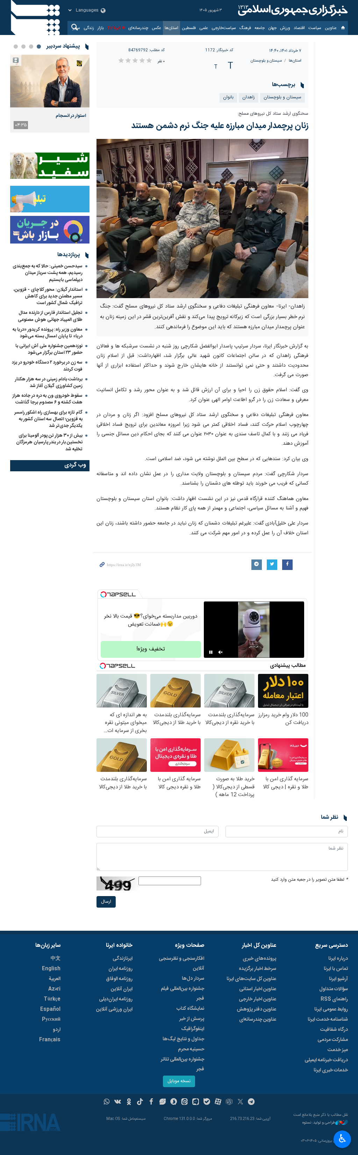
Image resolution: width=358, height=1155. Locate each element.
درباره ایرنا (338, 959)
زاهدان (248, 97)
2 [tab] (31, 46)
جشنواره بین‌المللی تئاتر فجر (182, 1064)
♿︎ (342, 1138)
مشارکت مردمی (332, 1040)
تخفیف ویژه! (150, 649)
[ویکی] (117, 1102)
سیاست (314, 27)
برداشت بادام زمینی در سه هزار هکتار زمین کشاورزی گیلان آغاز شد (49, 382)
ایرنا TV (113, 27)
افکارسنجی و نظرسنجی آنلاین (181, 964)
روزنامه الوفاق (119, 979)
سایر (76, 27)
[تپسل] (103, 594)
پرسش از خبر (191, 1019)
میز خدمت (338, 1050)
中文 (55, 959)
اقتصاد (299, 27)
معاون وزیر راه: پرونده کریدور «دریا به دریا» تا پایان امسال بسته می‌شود (48, 333)
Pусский (51, 1019)
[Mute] (220, 652)
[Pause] (211, 652)
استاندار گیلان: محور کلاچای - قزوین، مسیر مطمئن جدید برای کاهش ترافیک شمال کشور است (48, 296)
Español (50, 1009)
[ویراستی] (162, 1102)
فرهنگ (245, 27)
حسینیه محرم (191, 1049)
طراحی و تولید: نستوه (318, 1123)
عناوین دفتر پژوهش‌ (256, 1009)
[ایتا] (184, 1102)
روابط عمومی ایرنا (331, 1009)
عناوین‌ (331, 27)
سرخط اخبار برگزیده (257, 969)
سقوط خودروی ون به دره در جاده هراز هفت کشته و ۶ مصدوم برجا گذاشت (48, 399)
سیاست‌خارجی (224, 27)
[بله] (207, 1102)
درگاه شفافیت (334, 1030)
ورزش (285, 27)
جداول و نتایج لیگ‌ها (183, 1039)
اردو (56, 1030)
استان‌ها (171, 27)
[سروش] (173, 1102)
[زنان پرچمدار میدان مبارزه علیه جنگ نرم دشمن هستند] (202, 218)
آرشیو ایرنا (338, 979)
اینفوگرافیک (192, 1029)
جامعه (260, 27)
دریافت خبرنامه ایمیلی (326, 1060)
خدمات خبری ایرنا (331, 1070)
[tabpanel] (50, 94)
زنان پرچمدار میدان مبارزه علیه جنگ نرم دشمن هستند (219, 126)
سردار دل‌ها (193, 978)
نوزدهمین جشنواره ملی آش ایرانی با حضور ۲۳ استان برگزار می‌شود (49, 349)
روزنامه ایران (120, 969)
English (51, 969)
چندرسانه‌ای (138, 27)
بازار (101, 27)
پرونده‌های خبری (259, 959)
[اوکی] (129, 1102)
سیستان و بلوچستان (266, 60)
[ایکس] (240, 1102)
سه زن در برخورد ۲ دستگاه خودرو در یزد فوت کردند (47, 366)
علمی (203, 27)
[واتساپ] (107, 1102)
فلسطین (189, 27)
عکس (156, 27)
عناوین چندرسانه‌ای (257, 1019)
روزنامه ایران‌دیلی (116, 999)
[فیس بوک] (151, 1102)
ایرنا (292, 10)
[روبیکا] (229, 1102)
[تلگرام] (251, 1102)
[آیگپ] (195, 1102)
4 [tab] (16, 46)
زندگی (89, 27)
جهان (272, 27)
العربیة (54, 979)
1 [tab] (39, 46)
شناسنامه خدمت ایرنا (328, 1019)
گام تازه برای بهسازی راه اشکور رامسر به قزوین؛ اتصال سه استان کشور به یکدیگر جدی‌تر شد (48, 419)
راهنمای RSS (334, 999)
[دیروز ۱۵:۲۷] (50, 81)
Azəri (54, 989)
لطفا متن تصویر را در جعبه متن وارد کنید (309, 879)
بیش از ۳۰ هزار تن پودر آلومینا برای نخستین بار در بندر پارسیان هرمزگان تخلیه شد (49, 442)
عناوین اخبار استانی (257, 989)
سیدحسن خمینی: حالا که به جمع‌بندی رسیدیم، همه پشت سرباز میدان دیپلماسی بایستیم (48, 272)
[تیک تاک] (140, 1102)
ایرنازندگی (123, 959)
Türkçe (52, 999)
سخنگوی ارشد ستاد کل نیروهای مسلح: (272, 114)
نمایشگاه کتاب (190, 1009)
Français (49, 1040)
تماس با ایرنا (336, 969)
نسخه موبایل (179, 1081)
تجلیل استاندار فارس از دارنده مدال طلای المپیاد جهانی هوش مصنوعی (50, 316)
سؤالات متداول (333, 989)
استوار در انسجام (71, 116)
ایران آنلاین (122, 989)
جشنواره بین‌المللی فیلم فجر (182, 994)
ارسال (106, 902)
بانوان (228, 97)
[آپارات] (218, 1102)
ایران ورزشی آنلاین (114, 1009)
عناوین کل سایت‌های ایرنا (251, 979)
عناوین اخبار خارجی (257, 999)
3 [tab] (23, 46)
